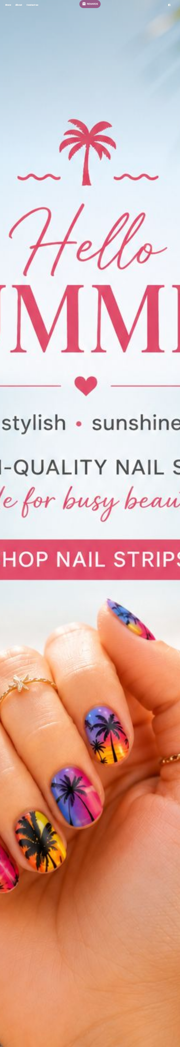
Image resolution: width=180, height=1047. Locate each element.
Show (90, 4)
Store (8, 5)
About (18, 5)
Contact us (32, 5)
